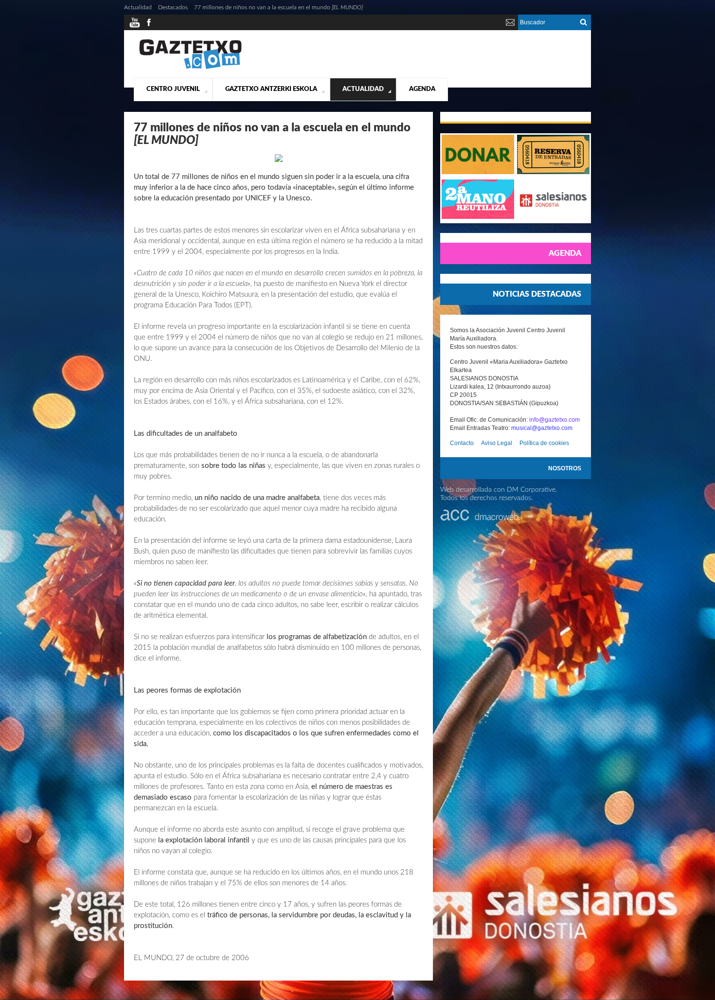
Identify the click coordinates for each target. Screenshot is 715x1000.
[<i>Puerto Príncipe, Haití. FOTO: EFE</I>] (279, 160)
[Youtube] (135, 26)
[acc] (480, 519)
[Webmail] (510, 26)
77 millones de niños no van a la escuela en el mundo (278, 7)
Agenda (422, 89)
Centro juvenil (173, 89)
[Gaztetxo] (190, 67)
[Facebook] (149, 26)
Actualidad (363, 89)
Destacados (173, 7)
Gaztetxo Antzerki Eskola (271, 89)
